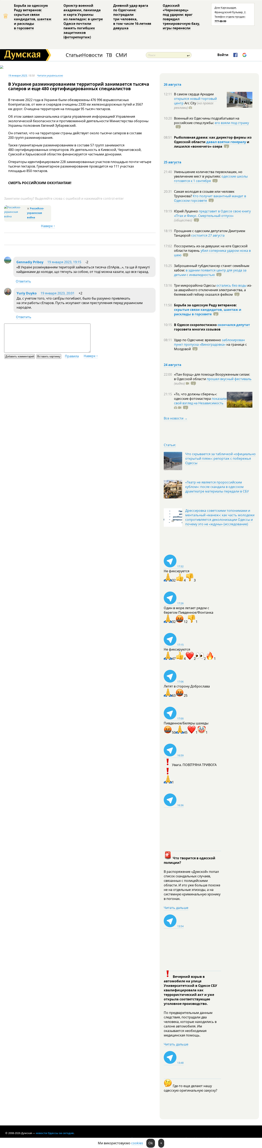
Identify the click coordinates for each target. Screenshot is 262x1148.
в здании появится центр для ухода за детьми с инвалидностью (210, 272)
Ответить (23, 281)
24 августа (172, 365)
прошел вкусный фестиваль (229, 379)
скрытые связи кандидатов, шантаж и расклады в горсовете (207, 311)
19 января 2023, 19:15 (64, 262)
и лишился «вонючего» (211, 144)
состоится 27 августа (208, 235)
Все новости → (175, 418)
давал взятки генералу (226, 142)
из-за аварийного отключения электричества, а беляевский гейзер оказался (213, 290)
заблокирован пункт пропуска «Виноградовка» (209, 342)
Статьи (74, 55)
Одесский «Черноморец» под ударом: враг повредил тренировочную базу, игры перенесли (181, 16)
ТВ (109, 55)
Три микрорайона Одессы (195, 285)
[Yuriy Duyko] (7, 294)
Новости (92, 55)
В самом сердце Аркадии (194, 94)
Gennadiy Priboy (29, 262)
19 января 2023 (17, 75)
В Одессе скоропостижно (196, 325)
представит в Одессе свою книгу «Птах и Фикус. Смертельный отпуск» (212, 213)
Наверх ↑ (48, 226)
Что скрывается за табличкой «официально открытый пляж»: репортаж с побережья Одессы (220, 458)
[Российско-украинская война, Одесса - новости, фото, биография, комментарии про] (15, 216)
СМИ (121, 55)
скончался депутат (234, 325)
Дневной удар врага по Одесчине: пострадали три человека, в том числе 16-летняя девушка (132, 16)
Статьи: (170, 445)
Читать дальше (176, 907)
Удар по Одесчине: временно (198, 340)
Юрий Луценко (186, 211)
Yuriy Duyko (27, 293)
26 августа (172, 84)
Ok (150, 1143)
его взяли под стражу (232, 123)
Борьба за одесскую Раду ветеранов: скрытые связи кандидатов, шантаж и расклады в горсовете (32, 16)
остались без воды (231, 285)
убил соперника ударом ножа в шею (212, 252)
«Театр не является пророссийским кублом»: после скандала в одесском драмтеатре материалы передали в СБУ (217, 487)
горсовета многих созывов (197, 329)
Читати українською (50, 75)
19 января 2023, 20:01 (58, 293)
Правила (72, 356)
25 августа (172, 162)
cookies (137, 1143)
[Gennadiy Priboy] (7, 262)
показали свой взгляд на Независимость (200, 400)
